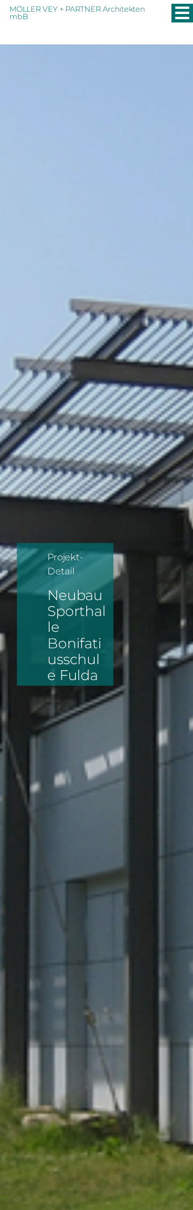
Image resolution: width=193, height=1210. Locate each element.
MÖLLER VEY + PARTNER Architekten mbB (77, 13)
